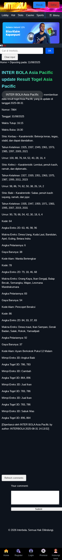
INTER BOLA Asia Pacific (22, 94)
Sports (40, 15)
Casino (30, 15)
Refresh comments (13, 478)
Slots (20, 15)
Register (19, 555)
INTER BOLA (27, 424)
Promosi (43, 555)
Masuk (39, 5)
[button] (54, 33)
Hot (13, 15)
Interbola (22, 529)
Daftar (54, 5)
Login (31, 555)
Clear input (9, 57)
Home (3, 62)
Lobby (5, 15)
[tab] (5, 15)
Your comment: (19, 485)
